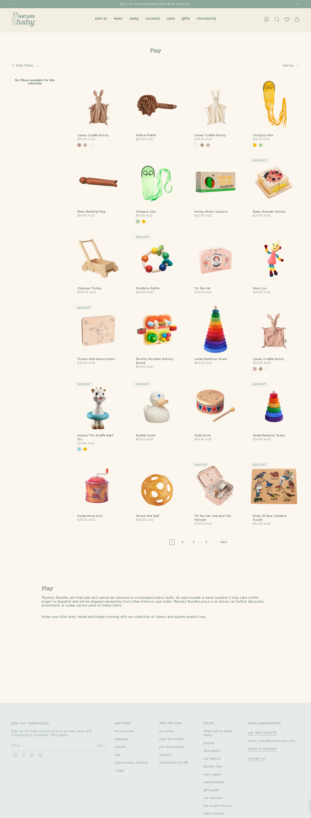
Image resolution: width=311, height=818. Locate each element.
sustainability (214, 782)
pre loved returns (218, 806)
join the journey (171, 747)
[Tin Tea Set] (215, 258)
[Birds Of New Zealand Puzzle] (274, 486)
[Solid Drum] (215, 405)
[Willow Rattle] (157, 105)
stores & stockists (262, 748)
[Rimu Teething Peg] (98, 182)
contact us (256, 758)
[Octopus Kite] (274, 105)
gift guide (211, 790)
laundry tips (213, 766)
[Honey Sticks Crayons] (215, 182)
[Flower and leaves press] (98, 329)
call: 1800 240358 (262, 733)
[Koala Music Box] (98, 486)
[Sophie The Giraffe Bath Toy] (98, 405)
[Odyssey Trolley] (98, 258)
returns (120, 747)
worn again (212, 774)
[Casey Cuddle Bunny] (98, 105)
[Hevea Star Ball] (157, 486)
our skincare (213, 798)
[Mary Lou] (274, 258)
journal (209, 743)
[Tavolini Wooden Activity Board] (157, 329)
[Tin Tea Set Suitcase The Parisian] (215, 486)
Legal (119, 770)
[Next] (298, 4)
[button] (101, 19)
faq (117, 755)
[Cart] (297, 19)
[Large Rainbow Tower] (215, 329)
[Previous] (13, 4)
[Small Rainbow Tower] (274, 405)
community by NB (173, 762)
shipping (121, 739)
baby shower (214, 813)
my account (124, 731)
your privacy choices (131, 762)
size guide (212, 751)
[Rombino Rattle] (157, 258)
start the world (171, 739)
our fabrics (212, 758)
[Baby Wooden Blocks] (274, 182)
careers (165, 755)
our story (166, 731)
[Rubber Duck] (157, 405)
